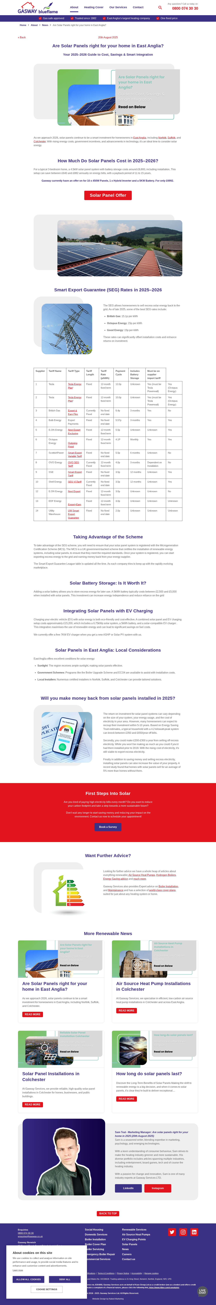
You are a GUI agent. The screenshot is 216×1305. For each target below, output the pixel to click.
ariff (71, 475)
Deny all (65, 1279)
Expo (70, 504)
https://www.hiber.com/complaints (164, 1287)
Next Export (74, 491)
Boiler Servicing (94, 1249)
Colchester (40, 141)
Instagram (158, 1188)
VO (72, 462)
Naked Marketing (116, 1299)
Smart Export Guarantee (73, 514)
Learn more (18, 1270)
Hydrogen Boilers (166, 875)
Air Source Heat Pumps (142, 875)
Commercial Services (97, 1259)
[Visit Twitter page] (172, 1232)
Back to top (108, 1213)
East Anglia (139, 137)
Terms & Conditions (106, 1273)
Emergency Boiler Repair (100, 1254)
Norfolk (162, 137)
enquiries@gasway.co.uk (30, 1236)
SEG (71, 481)
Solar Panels (129, 1244)
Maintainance (115, 890)
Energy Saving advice (115, 878)
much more (139, 878)
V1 (75, 481)
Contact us (128, 1259)
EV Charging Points (134, 1239)
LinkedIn (128, 1188)
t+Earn (77, 504)
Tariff (79, 481)
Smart (71, 452)
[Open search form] (160, 7)
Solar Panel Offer (108, 195)
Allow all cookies (28, 1279)
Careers (127, 1254)
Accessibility (136, 1273)
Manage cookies (151, 1273)
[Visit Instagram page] (183, 1232)
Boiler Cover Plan (95, 1244)
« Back (22, 37)
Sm (70, 472)
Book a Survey (108, 827)
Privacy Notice (123, 1273)
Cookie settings (46, 1289)
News (125, 1249)
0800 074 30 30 (185, 8)
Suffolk (171, 137)
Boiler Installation (168, 886)
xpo (71, 410)
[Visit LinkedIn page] (194, 1232)
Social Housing (94, 1229)
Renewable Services (134, 1229)
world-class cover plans (162, 890)
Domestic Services (96, 1234)
